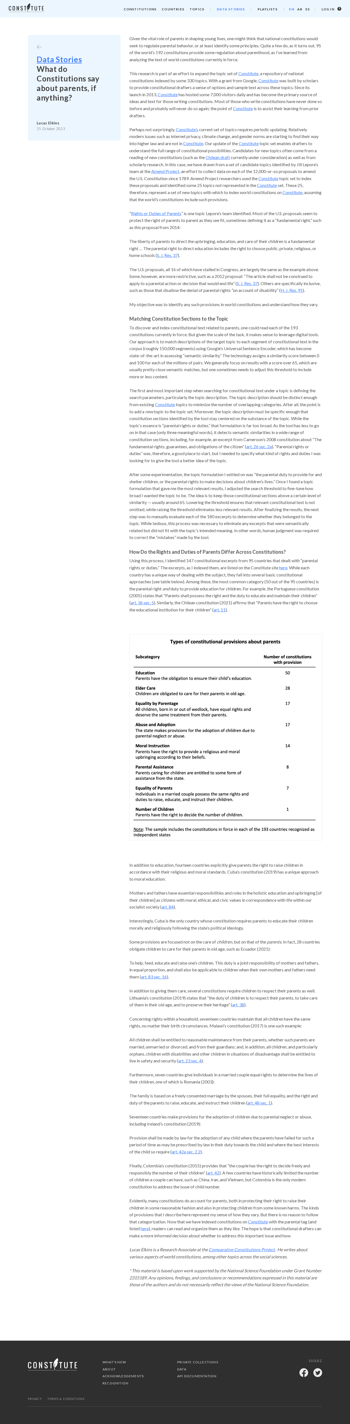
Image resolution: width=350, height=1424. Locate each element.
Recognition (116, 1383)
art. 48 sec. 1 (259, 1102)
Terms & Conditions (66, 1398)
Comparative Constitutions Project (242, 1249)
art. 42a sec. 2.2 (186, 1151)
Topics (196, 9)
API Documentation (197, 1376)
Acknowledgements (123, 1376)
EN (291, 9)
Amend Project (165, 171)
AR (299, 9)
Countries (173, 9)
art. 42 (213, 1172)
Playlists (268, 9)
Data (181, 1369)
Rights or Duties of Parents (156, 213)
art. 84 (168, 906)
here (283, 567)
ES (307, 9)
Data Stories (231, 9)
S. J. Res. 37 (167, 255)
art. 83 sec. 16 (154, 976)
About (109, 1369)
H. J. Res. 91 (292, 290)
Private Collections (197, 1362)
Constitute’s (187, 129)
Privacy (35, 1398)
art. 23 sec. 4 (190, 1060)
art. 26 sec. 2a (259, 446)
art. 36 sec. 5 (142, 602)
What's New (114, 1362)
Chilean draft (218, 157)
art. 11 (220, 609)
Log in (328, 9)
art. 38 (238, 1004)
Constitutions (140, 9)
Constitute (248, 73)
